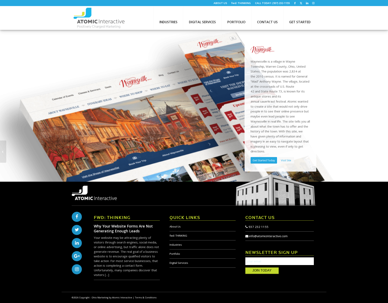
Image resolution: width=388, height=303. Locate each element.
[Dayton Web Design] (99, 18)
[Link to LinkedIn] (307, 3)
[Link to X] (301, 3)
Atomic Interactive (122, 297)
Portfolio (175, 254)
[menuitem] (220, 3)
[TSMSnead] (3, 151)
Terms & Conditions (145, 297)
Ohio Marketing (100, 297)
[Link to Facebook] (295, 3)
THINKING (178, 235)
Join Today (262, 270)
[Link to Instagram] (313, 3)
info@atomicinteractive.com (268, 236)
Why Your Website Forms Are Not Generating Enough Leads (123, 228)
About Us (175, 226)
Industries (176, 244)
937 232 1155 (258, 227)
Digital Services (179, 263)
